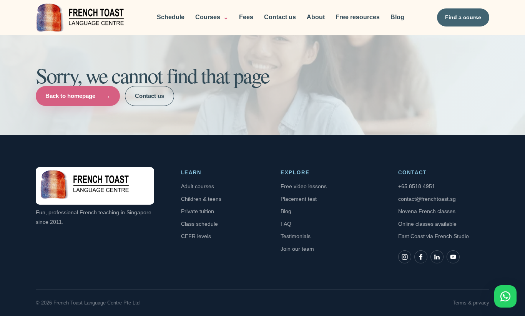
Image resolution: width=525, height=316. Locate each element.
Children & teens (201, 199)
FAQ (286, 224)
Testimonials (296, 236)
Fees (246, 17)
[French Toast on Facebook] (420, 256)
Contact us (280, 17)
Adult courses (197, 186)
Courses (211, 17)
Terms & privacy (471, 303)
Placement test (299, 199)
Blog (397, 17)
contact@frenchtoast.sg (427, 199)
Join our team (297, 249)
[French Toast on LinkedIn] (437, 256)
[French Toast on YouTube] (453, 256)
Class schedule (199, 224)
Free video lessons (304, 186)
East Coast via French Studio (433, 236)
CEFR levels (196, 236)
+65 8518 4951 (416, 186)
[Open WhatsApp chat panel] (505, 296)
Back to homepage (77, 96)
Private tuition (197, 211)
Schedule (170, 17)
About (316, 17)
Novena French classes (426, 211)
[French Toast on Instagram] (404, 256)
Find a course (463, 17)
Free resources (358, 17)
